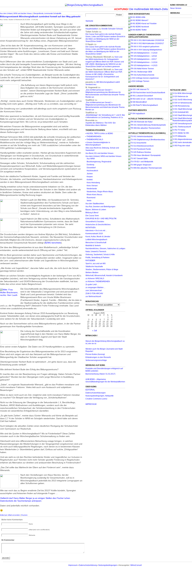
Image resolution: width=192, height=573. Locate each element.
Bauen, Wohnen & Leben (96, 209)
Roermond (91, 197)
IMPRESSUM (91, 404)
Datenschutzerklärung (88, 565)
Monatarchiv (91, 305)
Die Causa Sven (92, 215)
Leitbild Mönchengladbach (96, 239)
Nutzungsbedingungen (107, 565)
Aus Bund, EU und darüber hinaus (99, 153)
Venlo (89, 200)
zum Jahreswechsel (94, 290)
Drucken (24, 515)
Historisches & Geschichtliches (98, 224)
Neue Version (175, 8)
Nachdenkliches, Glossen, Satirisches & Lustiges (105, 248)
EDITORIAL (90, 390)
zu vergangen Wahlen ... (95, 287)
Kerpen (90, 177)
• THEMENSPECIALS (94, 139)
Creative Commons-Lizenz (96, 399)
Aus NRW (91, 159)
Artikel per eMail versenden (10, 515)
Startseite (89, 21)
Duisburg (90, 165)
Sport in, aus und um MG (96, 263)
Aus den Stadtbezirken (95, 203)
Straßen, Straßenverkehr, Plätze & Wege (102, 269)
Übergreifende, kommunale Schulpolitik (47, 13)
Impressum (72, 565)
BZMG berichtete (53, 242)
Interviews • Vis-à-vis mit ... (96, 230)
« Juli (94, 330)
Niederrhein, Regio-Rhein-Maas (100, 191)
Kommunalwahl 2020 (94, 233)
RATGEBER (90, 260)
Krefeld (90, 180)
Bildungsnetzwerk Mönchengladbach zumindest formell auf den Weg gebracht (40, 16)
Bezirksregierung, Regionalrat (99, 162)
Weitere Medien (92, 272)
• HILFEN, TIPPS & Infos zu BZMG (99, 133)
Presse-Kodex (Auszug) (95, 354)
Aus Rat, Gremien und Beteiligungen (100, 206)
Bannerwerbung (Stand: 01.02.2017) (100, 374)
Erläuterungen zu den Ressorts (98, 357)
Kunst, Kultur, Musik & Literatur (98, 236)
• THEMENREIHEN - (94, 136)
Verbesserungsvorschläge (96, 360)
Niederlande (92, 189)
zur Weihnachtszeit (93, 296)
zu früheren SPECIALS (95, 278)
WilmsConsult (136, 565)
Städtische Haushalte (94, 266)
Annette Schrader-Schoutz (112, 29)
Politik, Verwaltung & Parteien (98, 257)
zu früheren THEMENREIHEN (98, 281)
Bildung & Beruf (92, 212)
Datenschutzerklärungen (96, 393)
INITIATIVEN (91, 227)
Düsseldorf (91, 168)
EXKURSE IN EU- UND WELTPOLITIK (101, 218)
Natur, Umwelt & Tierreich (96, 251)
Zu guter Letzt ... (92, 284)
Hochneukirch (92, 171)
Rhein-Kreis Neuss (94, 194)
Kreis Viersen (92, 186)
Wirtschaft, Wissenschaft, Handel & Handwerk (104, 275)
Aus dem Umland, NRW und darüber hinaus (16, 13)
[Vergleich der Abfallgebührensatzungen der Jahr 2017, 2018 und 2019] (143, 46)
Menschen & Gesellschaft (96, 242)
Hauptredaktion (92, 29)
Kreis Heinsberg (93, 183)
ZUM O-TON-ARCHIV (94, 293)
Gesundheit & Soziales (95, 221)
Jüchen (90, 174)
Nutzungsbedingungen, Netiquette (100, 396)
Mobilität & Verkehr (93, 245)
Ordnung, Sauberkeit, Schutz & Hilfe (100, 254)
